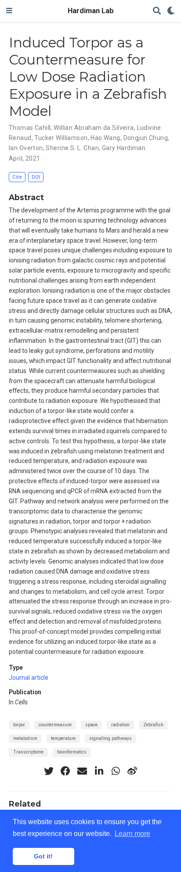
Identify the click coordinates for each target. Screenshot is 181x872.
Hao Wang (105, 137)
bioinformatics (72, 752)
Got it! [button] (43, 856)
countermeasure (55, 725)
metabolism (25, 738)
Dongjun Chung (145, 137)
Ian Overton (26, 147)
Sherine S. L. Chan (72, 147)
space (91, 725)
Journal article (28, 677)
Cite (17, 177)
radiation (120, 725)
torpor (19, 725)
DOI (36, 177)
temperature (63, 738)
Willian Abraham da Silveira (94, 127)
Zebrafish (153, 725)
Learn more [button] (132, 833)
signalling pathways (110, 738)
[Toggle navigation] (9, 11)
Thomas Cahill (30, 127)
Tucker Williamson (60, 137)
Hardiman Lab (91, 11)
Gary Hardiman (123, 147)
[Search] (157, 11)
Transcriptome (28, 752)
